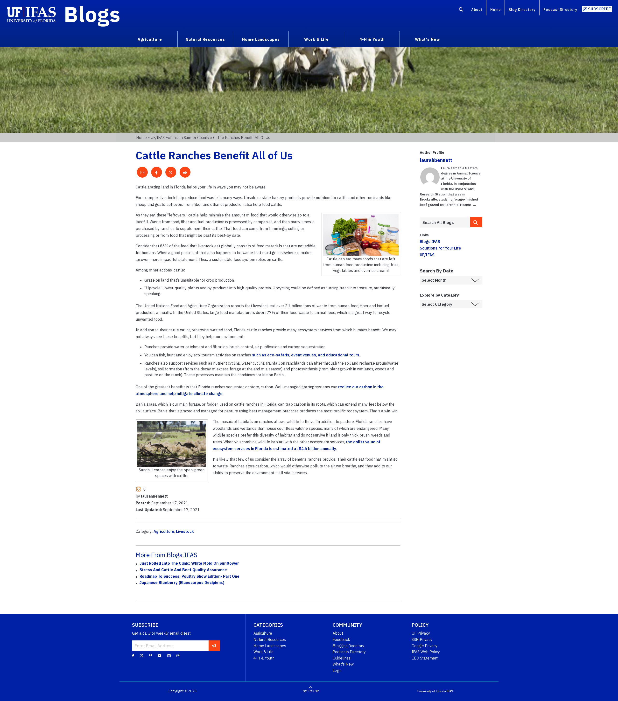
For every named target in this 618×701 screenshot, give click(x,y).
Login (337, 670)
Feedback (341, 639)
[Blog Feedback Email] (169, 656)
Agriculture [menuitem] (150, 39)
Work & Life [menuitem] (316, 39)
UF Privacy (421, 633)
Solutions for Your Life (440, 248)
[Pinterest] (150, 656)
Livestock (185, 531)
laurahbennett (436, 160)
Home (495, 9)
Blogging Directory (348, 645)
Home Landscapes (269, 645)
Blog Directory (522, 9)
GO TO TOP (311, 691)
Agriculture (164, 531)
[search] (476, 222)
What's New (343, 664)
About (476, 9)
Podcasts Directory (349, 651)
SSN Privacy (422, 639)
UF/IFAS (427, 254)
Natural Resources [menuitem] (205, 39)
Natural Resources (269, 639)
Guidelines (342, 658)
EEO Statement (425, 658)
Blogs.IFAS (430, 241)
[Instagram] (177, 656)
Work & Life (263, 651)
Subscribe (599, 9)
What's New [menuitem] (427, 39)
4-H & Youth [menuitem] (372, 39)
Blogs (92, 14)
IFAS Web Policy (426, 651)
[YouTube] (160, 656)
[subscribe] (214, 645)
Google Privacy (424, 645)
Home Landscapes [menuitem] (261, 39)
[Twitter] (141, 656)
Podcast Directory (560, 9)
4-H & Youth (263, 658)
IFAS (450, 691)
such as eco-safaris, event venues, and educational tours (305, 355)
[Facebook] (133, 656)
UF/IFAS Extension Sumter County (180, 137)
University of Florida (431, 691)
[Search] (461, 10)
